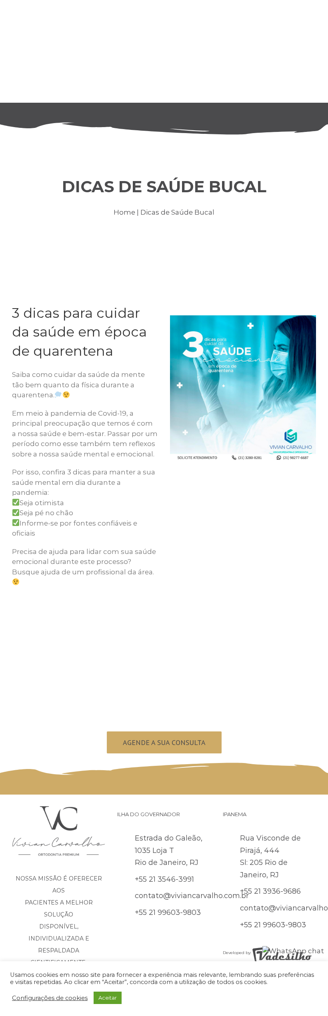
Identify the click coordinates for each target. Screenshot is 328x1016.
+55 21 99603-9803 (168, 912)
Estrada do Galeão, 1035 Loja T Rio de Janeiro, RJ (168, 850)
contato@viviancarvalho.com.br (192, 895)
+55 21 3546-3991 (164, 879)
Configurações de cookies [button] (50, 998)
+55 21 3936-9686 (270, 891)
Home (124, 212)
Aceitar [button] (107, 997)
